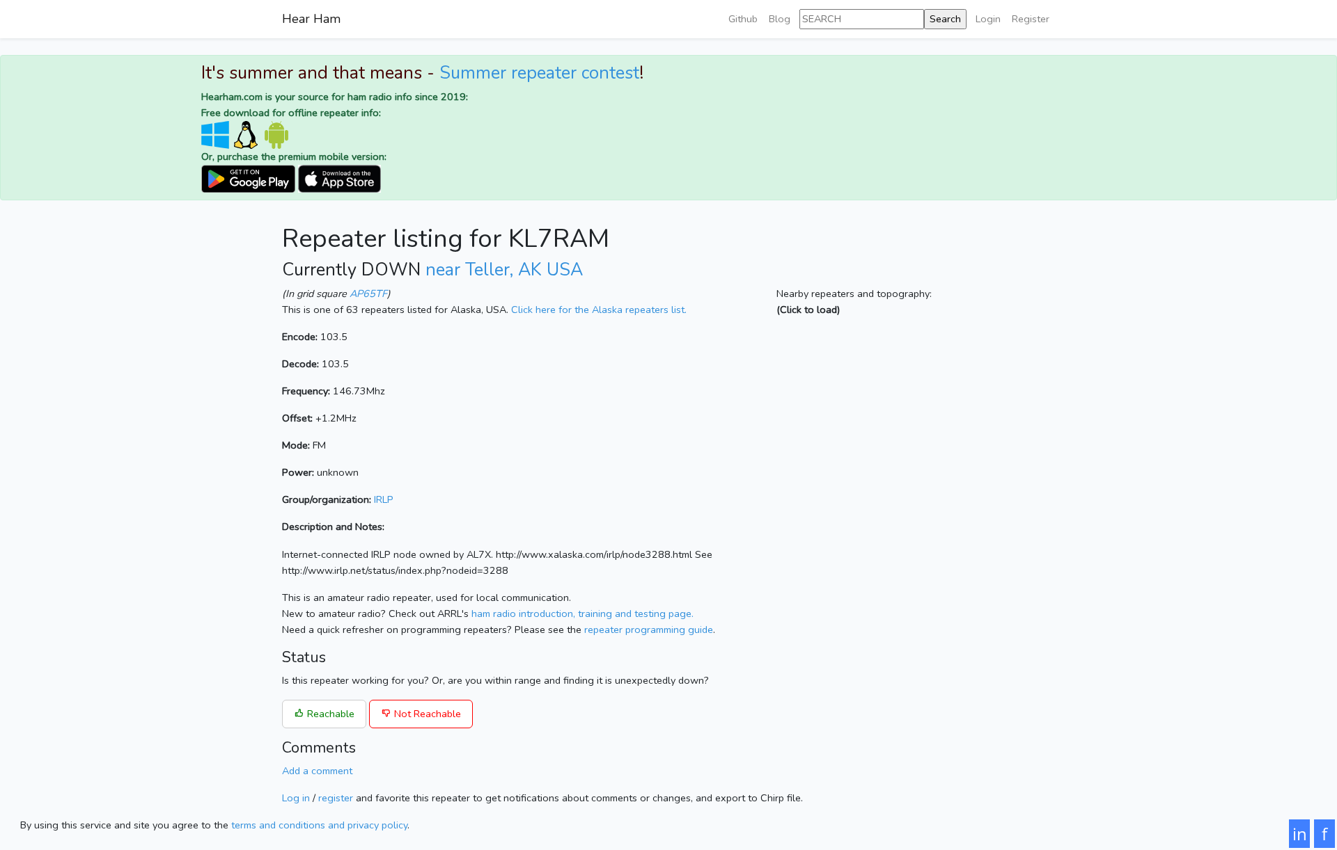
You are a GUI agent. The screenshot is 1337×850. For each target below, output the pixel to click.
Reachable (329, 714)
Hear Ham (311, 18)
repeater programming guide (648, 629)
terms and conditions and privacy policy (319, 825)
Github (743, 19)
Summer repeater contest (539, 73)
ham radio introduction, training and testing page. (582, 613)
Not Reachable (426, 714)
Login (988, 19)
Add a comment (317, 771)
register (335, 798)
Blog (779, 19)
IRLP (383, 499)
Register (1030, 19)
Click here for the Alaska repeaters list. (599, 309)
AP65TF (368, 293)
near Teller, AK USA (504, 270)
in (1299, 833)
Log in (296, 798)
